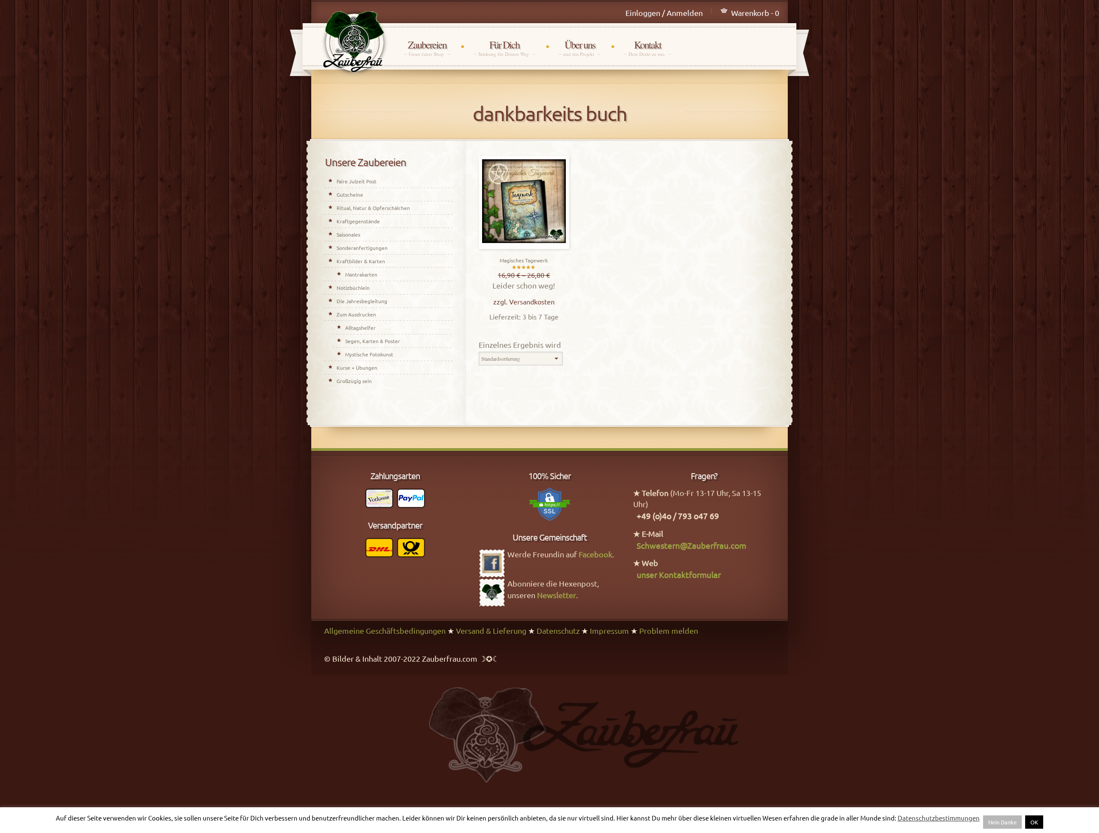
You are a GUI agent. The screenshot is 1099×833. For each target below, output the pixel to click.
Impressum (609, 630)
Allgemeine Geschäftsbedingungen (385, 630)
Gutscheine (350, 194)
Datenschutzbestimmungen (939, 818)
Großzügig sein (354, 380)
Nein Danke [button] (1002, 822)
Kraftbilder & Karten (361, 261)
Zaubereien (427, 48)
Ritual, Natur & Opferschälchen (373, 207)
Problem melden (668, 630)
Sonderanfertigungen (362, 247)
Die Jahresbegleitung (362, 301)
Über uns (579, 48)
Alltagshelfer (360, 327)
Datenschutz (558, 630)
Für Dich (504, 48)
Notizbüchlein (353, 287)
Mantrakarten (361, 274)
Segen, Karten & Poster (372, 340)
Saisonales (348, 234)
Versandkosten (532, 301)
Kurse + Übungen (357, 367)
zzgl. (501, 301)
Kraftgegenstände (358, 221)
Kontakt (647, 48)
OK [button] (1034, 822)
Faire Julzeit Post (356, 181)
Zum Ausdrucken (356, 314)
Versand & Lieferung (491, 630)
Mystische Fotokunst (369, 354)
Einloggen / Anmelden (664, 12)
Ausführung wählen (523, 247)
